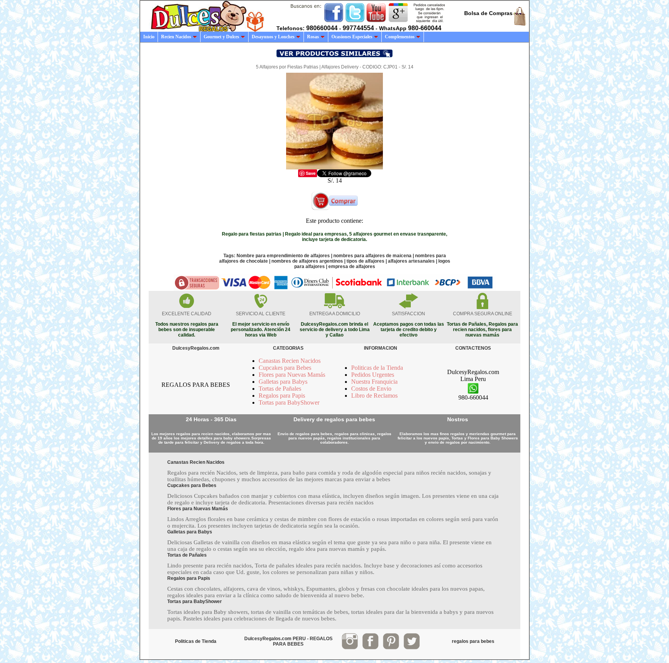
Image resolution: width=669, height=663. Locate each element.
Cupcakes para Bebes (285, 367)
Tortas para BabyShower (289, 402)
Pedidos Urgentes (372, 374)
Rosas (313, 36)
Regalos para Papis (282, 395)
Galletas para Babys (283, 381)
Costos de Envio (371, 388)
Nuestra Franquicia (374, 381)
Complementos (400, 36)
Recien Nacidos (176, 36)
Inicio (148, 36)
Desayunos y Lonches (273, 36)
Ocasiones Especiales (351, 36)
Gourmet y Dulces (221, 36)
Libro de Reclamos (374, 395)
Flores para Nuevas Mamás (292, 374)
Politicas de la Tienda (377, 367)
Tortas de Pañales (280, 388)
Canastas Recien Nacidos (290, 360)
